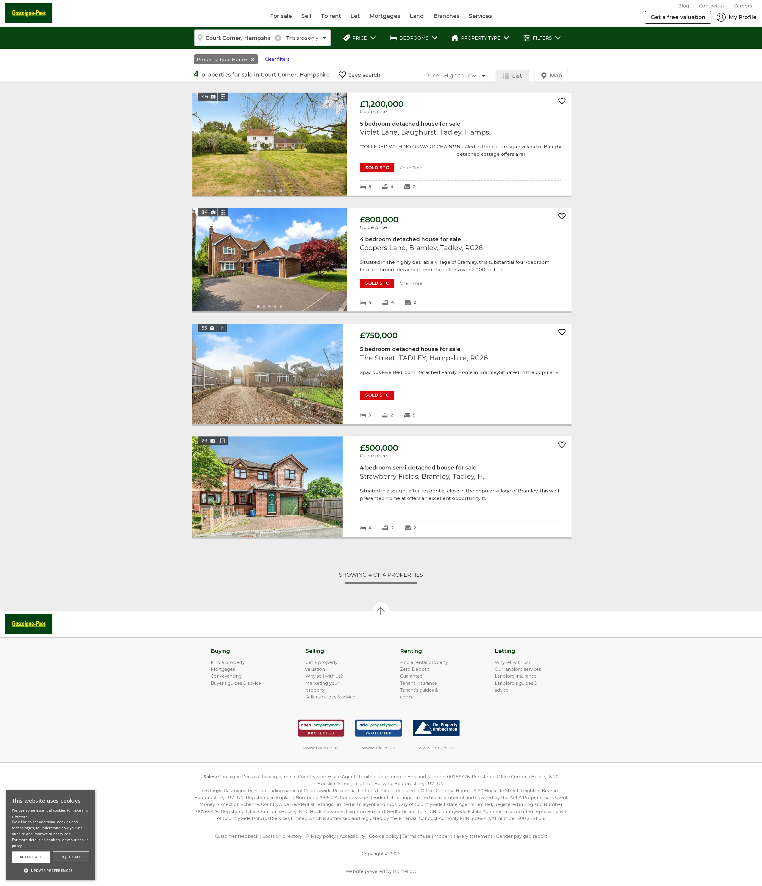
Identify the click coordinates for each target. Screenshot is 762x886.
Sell (306, 16)
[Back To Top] (381, 610)
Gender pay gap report (521, 836)
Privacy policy (321, 836)
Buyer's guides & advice (236, 683)
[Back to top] (38, 624)
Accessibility (352, 836)
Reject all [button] (70, 857)
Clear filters (277, 59)
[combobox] (239, 37)
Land (417, 16)
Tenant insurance (418, 683)
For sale (281, 16)
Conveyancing (226, 676)
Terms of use (416, 836)
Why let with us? (513, 662)
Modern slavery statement (463, 836)
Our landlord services (518, 669)
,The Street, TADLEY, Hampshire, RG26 (382, 374)
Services (480, 16)
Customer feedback (236, 836)
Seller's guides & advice (330, 697)
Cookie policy (384, 836)
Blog (683, 6)
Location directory (282, 836)
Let (355, 16)
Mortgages (384, 16)
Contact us (711, 6)
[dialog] (50, 835)
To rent (331, 16)
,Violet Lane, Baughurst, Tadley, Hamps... (382, 144)
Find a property (228, 662)
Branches (446, 16)
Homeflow (404, 871)
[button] (50, 870)
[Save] (562, 101)
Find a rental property (424, 662)
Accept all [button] (31, 857)
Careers (743, 6)
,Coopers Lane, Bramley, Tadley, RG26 (382, 259)
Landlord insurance (515, 676)
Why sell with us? (324, 676)
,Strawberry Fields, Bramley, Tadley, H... (382, 486)
